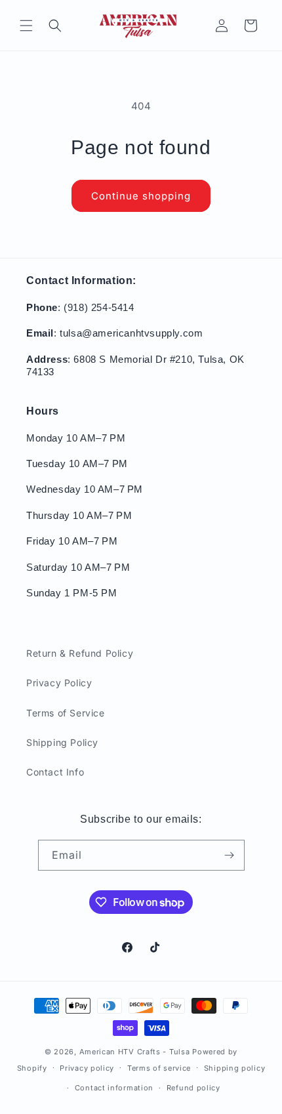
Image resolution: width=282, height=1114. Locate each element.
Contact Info (55, 771)
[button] (26, 25)
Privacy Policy (59, 682)
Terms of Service (65, 712)
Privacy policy (87, 1068)
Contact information (114, 1087)
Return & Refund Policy (79, 653)
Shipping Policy (62, 742)
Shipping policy (235, 1068)
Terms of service (159, 1068)
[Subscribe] (229, 855)
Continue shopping (141, 196)
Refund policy (193, 1087)
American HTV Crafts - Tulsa (134, 1051)
